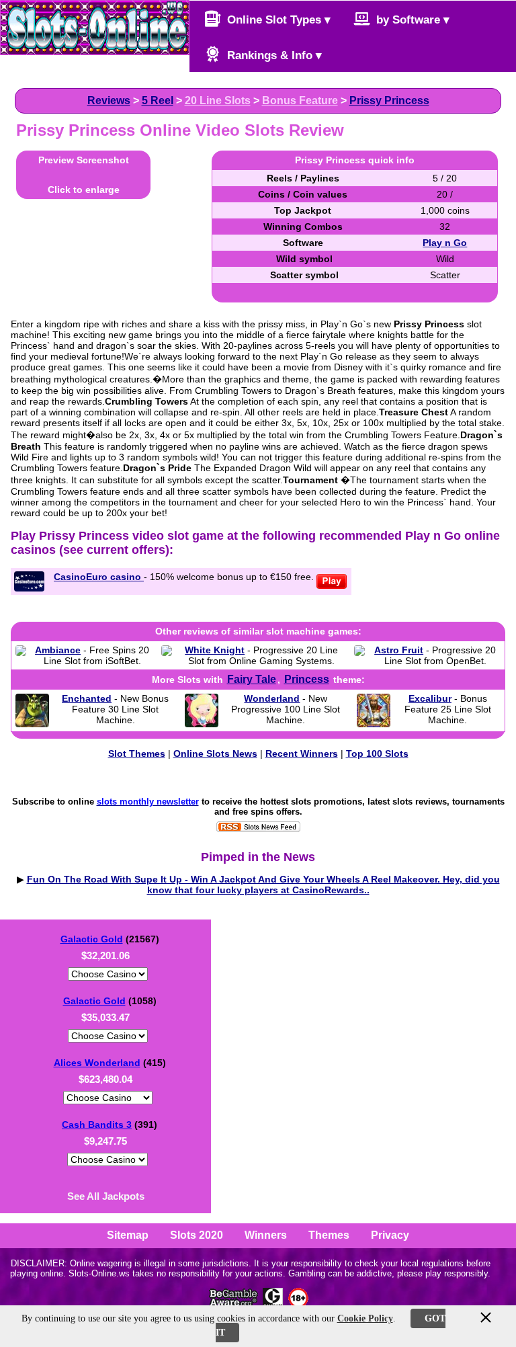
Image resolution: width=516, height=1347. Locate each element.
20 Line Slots (218, 100)
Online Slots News (215, 753)
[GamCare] (273, 1304)
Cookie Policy (365, 1318)
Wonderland (272, 698)
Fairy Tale (251, 679)
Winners (266, 1235)
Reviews (108, 100)
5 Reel (157, 100)
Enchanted (87, 698)
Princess (306, 679)
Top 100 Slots (377, 753)
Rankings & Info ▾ (273, 55)
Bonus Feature (300, 100)
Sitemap (127, 1235)
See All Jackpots (105, 1196)
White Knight (215, 650)
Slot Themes (136, 753)
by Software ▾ (411, 19)
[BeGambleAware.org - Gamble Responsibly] (234, 1304)
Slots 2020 (196, 1235)
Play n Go (445, 242)
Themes (328, 1235)
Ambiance (58, 650)
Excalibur (430, 698)
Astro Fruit (398, 650)
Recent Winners (301, 753)
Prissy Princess (389, 100)
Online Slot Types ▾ (277, 19)
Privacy (390, 1235)
